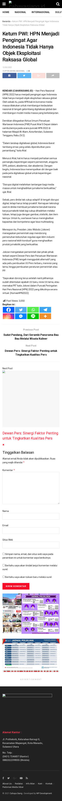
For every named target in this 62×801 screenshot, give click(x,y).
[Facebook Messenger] (21, 316)
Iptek (7, 71)
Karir (40, 783)
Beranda (6, 21)
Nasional (20, 12)
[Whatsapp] (33, 310)
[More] (45, 316)
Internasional (41, 12)
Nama (5, 511)
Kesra (13, 71)
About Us (7, 783)
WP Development (44, 793)
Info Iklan (30, 783)
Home (5, 12)
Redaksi (19, 783)
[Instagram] (8, 316)
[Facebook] (8, 310)
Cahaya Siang (16, 793)
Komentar (8, 470)
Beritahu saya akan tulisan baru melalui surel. (28, 577)
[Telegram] (45, 310)
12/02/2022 (7, 67)
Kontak (49, 783)
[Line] (33, 316)
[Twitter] (21, 310)
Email (5, 525)
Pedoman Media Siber (12, 787)
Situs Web (7, 539)
